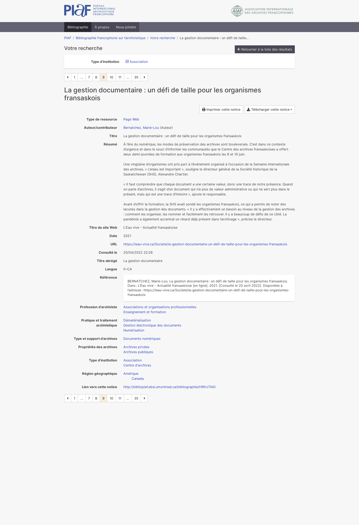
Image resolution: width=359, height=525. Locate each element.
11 (119, 77)
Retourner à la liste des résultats (266, 49)
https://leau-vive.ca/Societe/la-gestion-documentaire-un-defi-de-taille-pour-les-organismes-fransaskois (205, 244)
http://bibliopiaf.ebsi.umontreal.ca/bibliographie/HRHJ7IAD (169, 387)
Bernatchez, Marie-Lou (141, 127)
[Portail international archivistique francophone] (90, 11)
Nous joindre (126, 27)
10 (111, 77)
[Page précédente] (67, 77)
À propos (102, 27)
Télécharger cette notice (270, 109)
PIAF (67, 38)
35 (136, 77)
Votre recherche (162, 38)
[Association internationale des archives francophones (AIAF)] (262, 11)
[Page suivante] (144, 77)
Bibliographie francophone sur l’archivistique (110, 38)
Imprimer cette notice (222, 109)
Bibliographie (78, 27)
